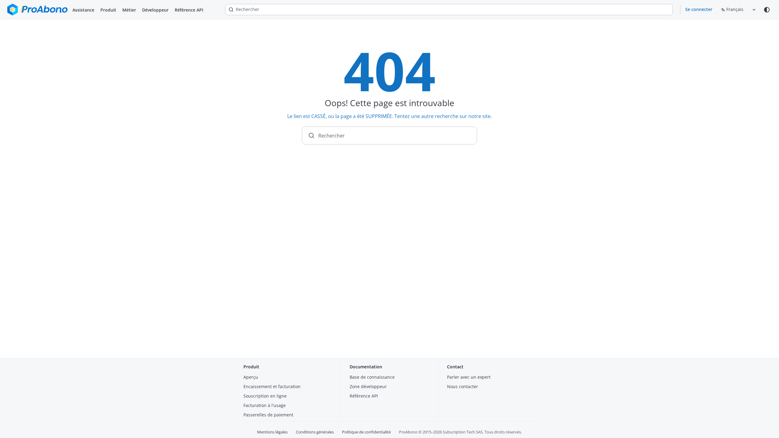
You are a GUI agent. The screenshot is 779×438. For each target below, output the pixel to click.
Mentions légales (272, 432)
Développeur (155, 10)
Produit (108, 10)
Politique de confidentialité (366, 432)
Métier (129, 10)
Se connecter (698, 9)
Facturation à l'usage (264, 405)
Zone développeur (368, 386)
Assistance (83, 10)
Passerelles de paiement (268, 415)
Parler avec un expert (469, 377)
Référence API (189, 10)
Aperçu (250, 377)
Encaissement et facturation (272, 386)
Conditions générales (315, 432)
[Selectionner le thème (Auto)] (767, 10)
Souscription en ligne (265, 396)
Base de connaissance (372, 377)
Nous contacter (462, 386)
